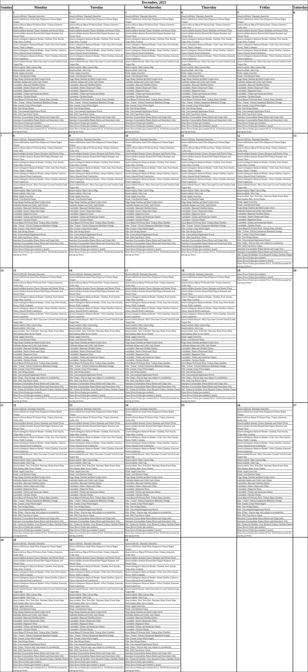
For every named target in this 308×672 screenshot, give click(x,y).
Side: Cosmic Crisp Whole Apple (27, 105)
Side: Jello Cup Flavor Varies (25, 114)
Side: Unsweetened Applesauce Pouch (29, 111)
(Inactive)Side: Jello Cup (24, 70)
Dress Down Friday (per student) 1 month (31, 126)
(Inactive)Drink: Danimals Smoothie (29, 16)
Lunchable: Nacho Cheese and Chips (29, 88)
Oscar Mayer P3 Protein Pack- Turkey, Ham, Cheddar (35, 99)
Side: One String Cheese (23, 108)
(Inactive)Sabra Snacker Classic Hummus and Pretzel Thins (38, 30)
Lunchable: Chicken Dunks (25, 96)
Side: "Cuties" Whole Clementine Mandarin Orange (35, 102)
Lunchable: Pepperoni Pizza (25, 91)
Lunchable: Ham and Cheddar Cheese (29, 85)
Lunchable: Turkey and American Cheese (30, 94)
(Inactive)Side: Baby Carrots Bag (27, 67)
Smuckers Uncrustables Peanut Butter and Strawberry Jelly (38, 120)
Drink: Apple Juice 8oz (23, 73)
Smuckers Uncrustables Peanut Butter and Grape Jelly (36, 117)
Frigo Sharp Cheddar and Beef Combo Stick (32, 79)
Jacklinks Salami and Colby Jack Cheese (30, 82)
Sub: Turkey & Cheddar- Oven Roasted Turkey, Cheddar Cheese (264, 255)
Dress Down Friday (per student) (27, 123)
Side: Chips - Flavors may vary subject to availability (260, 243)
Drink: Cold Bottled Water (24, 76)
